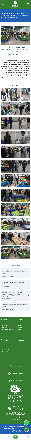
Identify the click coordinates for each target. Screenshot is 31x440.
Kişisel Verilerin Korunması (17, 366)
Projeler (19, 329)
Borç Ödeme (5, 346)
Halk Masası (21, 346)
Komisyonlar (5, 327)
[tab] (2, 437)
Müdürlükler (5, 325)
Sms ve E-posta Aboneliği (17, 380)
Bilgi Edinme (21, 348)
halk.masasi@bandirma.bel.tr (15, 417)
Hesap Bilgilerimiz (6, 351)
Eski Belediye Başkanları (7, 329)
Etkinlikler (20, 327)
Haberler (20, 325)
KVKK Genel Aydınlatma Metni (17, 373)
